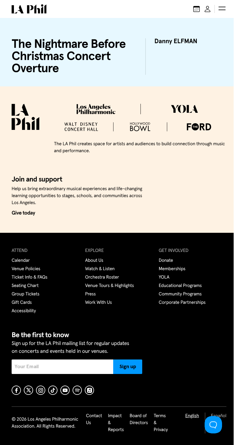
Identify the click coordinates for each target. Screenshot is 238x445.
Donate (166, 260)
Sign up (128, 366)
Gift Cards (22, 302)
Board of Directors (138, 419)
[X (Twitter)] (28, 390)
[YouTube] (65, 390)
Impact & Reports (116, 423)
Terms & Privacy (161, 423)
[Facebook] (16, 390)
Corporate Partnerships (182, 302)
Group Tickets (25, 294)
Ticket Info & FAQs (29, 277)
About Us (94, 260)
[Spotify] (77, 390)
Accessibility (24, 311)
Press (90, 294)
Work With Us (98, 302)
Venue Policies (26, 269)
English (192, 416)
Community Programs (180, 294)
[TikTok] (52, 390)
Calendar (21, 260)
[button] (222, 9)
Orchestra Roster (102, 277)
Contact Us (94, 419)
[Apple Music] (89, 390)
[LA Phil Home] (29, 9)
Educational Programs (180, 286)
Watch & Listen (100, 269)
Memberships (172, 269)
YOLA (164, 277)
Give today (23, 213)
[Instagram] (40, 390)
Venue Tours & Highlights (109, 286)
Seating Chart (25, 286)
